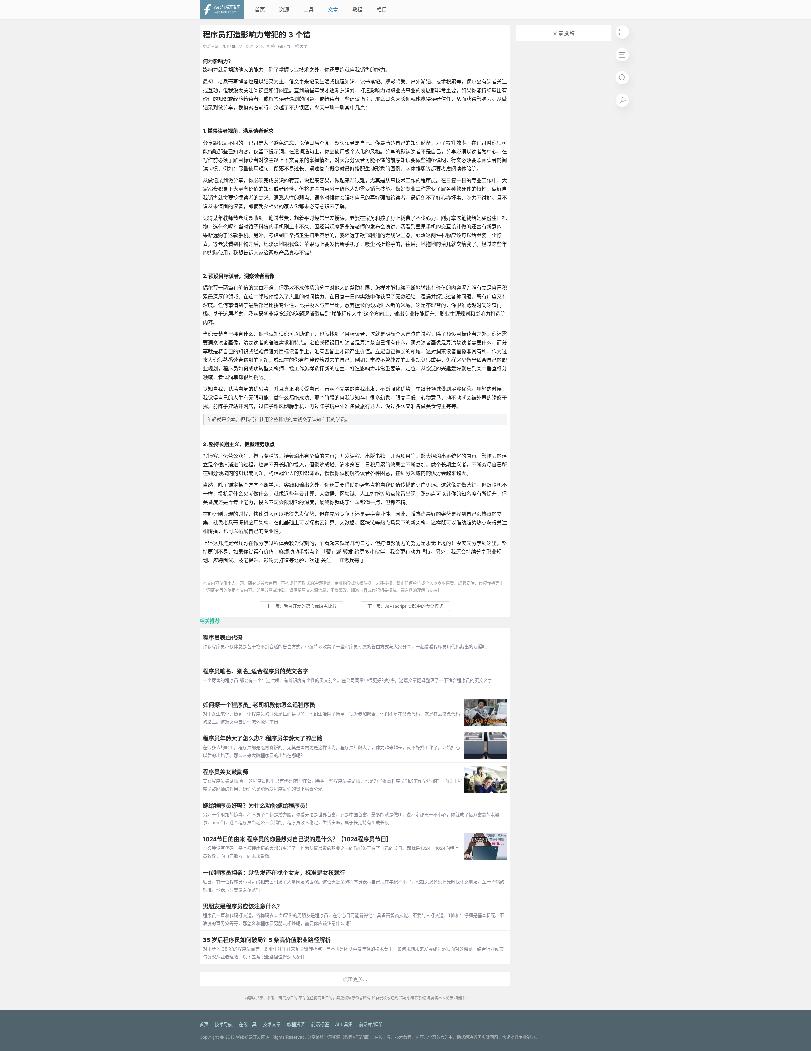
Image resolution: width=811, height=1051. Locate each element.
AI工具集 (344, 1024)
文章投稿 (563, 33)
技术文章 (272, 1024)
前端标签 (320, 1024)
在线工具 (248, 1024)
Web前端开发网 (250, 1037)
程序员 (284, 46)
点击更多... (355, 979)
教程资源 (296, 1024)
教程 (357, 9)
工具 (308, 9)
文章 (333, 9)
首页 (260, 9)
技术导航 (224, 1024)
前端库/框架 (371, 1024)
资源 (284, 9)
